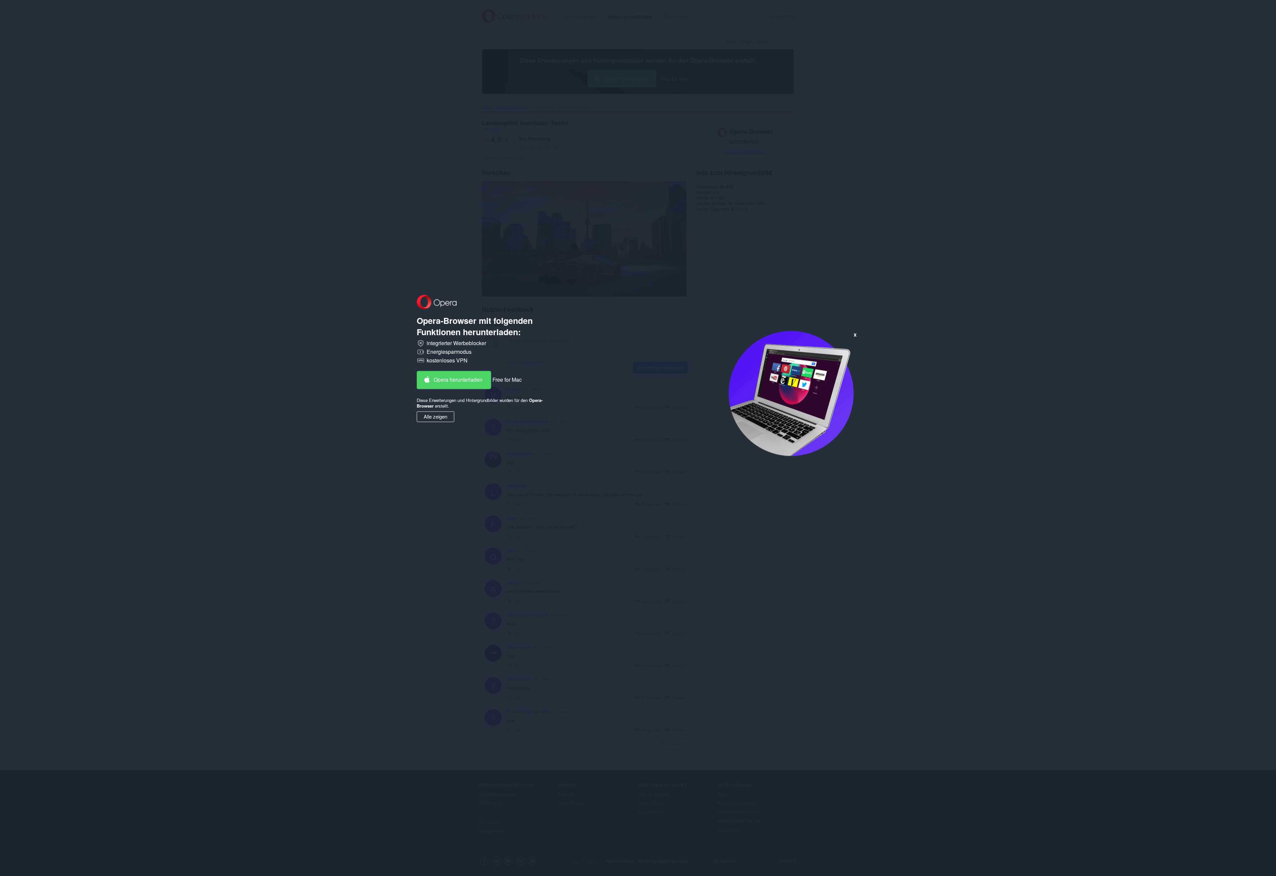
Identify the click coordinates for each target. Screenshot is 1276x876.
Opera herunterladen (458, 380)
